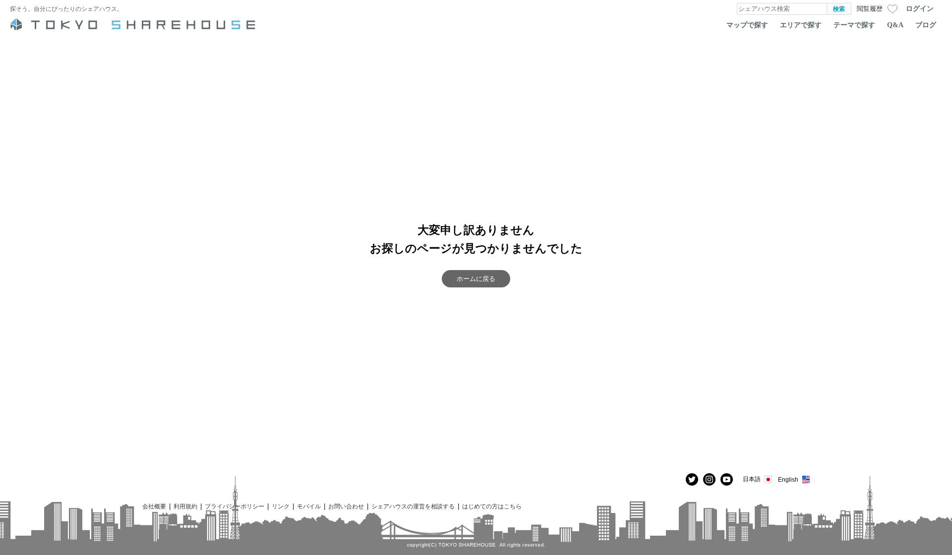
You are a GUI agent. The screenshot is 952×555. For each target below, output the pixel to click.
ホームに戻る (476, 278)
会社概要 (154, 506)
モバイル (309, 506)
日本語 (752, 479)
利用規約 (185, 506)
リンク (281, 506)
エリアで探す (801, 25)
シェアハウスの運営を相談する (413, 506)
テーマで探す (854, 25)
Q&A (895, 25)
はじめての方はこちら (492, 506)
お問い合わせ (346, 506)
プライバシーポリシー (234, 506)
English (788, 479)
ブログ (925, 25)
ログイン (920, 8)
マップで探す (747, 25)
